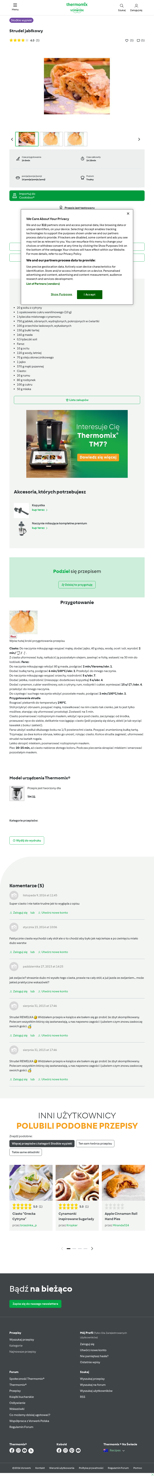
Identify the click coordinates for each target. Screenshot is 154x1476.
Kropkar (72, 1225)
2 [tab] (74, 1248)
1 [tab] (68, 1248)
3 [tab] (80, 1248)
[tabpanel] (77, 1208)
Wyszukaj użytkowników (96, 1391)
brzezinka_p (28, 1225)
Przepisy (15, 1333)
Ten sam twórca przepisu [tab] (95, 1143)
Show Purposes (61, 294)
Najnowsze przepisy (22, 1351)
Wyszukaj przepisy (21, 1339)
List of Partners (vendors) (43, 284)
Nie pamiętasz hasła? (94, 1356)
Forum (13, 1372)
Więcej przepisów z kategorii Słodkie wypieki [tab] (42, 1143)
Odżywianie (17, 1403)
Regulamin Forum (21, 1427)
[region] (77, 257)
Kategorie (16, 1345)
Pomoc (137, 1468)
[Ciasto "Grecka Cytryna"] (31, 1183)
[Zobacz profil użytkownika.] (13, 895)
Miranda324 (121, 1225)
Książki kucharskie (21, 1397)
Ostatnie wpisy (90, 1362)
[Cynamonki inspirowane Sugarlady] (77, 1183)
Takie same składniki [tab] (25, 1152)
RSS (82, 1397)
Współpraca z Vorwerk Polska (29, 1421)
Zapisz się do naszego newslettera (35, 1304)
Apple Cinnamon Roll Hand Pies (121, 1216)
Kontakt (40, 1468)
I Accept (90, 294)
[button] (15, 7)
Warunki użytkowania (61, 1468)
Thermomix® (18, 1385)
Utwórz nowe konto (93, 1350)
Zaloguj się (87, 1344)
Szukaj (84, 1372)
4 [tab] (85, 1248)
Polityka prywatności (91, 1468)
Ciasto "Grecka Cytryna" (23, 1216)
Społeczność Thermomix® (27, 1379)
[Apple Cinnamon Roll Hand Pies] (123, 1183)
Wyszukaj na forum (93, 1385)
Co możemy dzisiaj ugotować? (29, 1415)
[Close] (128, 213)
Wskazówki (16, 1409)
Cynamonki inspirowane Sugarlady (76, 1216)
